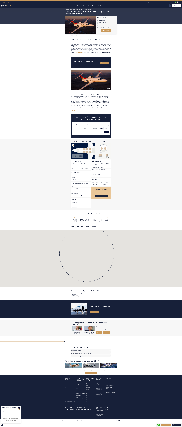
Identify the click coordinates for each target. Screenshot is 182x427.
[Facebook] (105, 409)
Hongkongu (73, 110)
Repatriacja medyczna (109, 387)
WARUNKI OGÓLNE (74, 420)
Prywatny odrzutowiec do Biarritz (80, 389)
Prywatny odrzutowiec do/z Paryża (90, 390)
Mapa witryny (63, 420)
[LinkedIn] (177, 2)
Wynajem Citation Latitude (99, 390)
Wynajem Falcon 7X (98, 395)
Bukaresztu (88, 110)
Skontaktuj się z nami (80, 420)
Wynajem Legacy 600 (99, 394)
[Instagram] (107, 409)
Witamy (66, 9)
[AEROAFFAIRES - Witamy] (6, 6)
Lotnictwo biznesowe (109, 384)
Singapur (108, 108)
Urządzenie (70, 9)
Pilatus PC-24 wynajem (99, 384)
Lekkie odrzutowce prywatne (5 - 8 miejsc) (80, 9)
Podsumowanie (74, 35)
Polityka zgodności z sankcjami (88, 420)
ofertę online (79, 52)
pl (179, 2)
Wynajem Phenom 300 (99, 388)
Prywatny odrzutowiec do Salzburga (80, 393)
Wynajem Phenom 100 (99, 382)
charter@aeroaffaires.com (99, 413)
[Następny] (109, 88)
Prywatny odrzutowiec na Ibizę (80, 398)
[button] (176, 5)
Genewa (83, 110)
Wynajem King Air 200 (99, 389)
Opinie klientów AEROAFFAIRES (110, 392)
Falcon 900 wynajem (99, 393)
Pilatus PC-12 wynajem (99, 383)
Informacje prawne (68, 420)
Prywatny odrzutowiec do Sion (80, 392)
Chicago (92, 108)
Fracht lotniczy (108, 388)
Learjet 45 (94, 41)
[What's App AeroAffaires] (175, 2)
